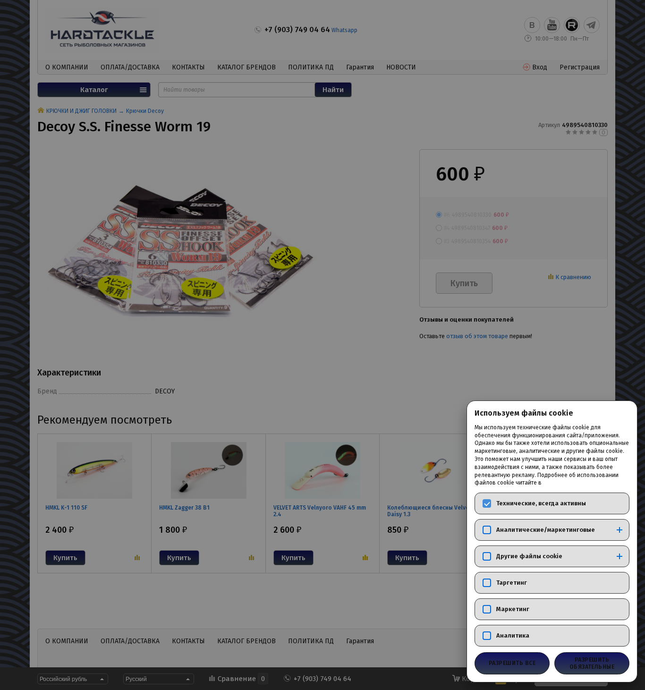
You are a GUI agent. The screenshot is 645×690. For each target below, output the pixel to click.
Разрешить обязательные (592, 663)
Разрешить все (512, 663)
